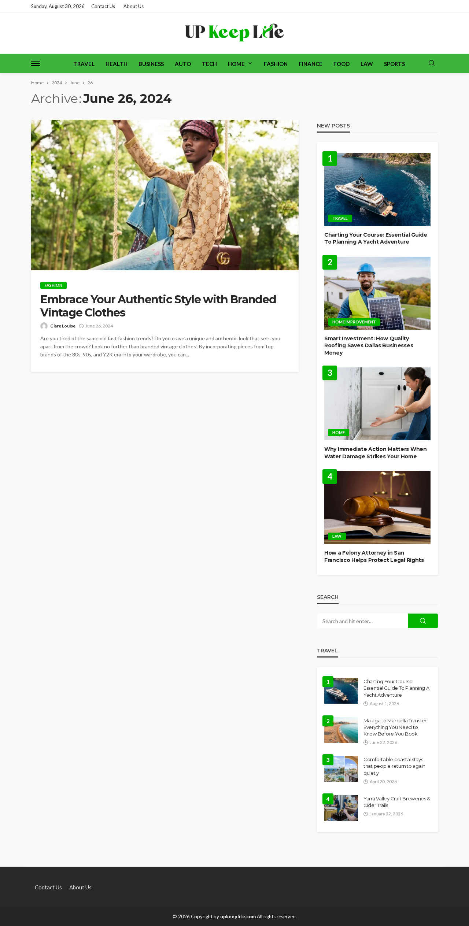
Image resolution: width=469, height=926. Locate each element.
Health (117, 63)
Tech (209, 63)
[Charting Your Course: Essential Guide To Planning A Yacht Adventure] (377, 189)
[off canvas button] (35, 63)
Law (367, 63)
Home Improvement (354, 321)
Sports (394, 63)
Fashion (276, 63)
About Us (133, 6)
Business (151, 63)
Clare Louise (62, 326)
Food (341, 63)
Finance (310, 63)
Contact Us (103, 6)
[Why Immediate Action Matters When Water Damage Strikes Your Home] (377, 403)
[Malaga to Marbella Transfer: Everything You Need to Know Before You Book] (341, 730)
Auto (183, 63)
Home (236, 63)
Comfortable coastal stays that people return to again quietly (394, 765)
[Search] (431, 63)
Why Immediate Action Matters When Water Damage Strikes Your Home (375, 453)
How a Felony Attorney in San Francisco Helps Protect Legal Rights (374, 556)
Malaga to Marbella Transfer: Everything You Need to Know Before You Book (395, 727)
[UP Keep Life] (235, 33)
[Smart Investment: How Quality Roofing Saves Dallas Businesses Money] (377, 293)
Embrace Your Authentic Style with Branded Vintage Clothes (158, 306)
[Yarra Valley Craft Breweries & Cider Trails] (341, 808)
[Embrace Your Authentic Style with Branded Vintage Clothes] (165, 195)
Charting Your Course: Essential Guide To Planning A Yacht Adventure (375, 238)
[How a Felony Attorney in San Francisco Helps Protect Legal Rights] (377, 507)
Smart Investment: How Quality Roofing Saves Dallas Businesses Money (368, 345)
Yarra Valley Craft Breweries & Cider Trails (396, 802)
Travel (84, 63)
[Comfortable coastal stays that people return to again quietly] (341, 769)
